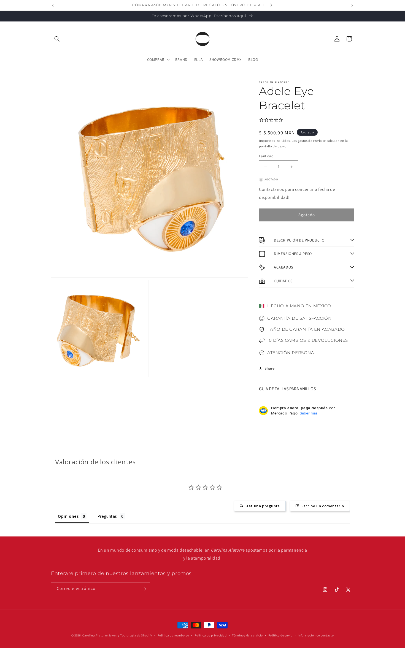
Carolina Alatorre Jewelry (101, 635)
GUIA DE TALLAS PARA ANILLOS (287, 389)
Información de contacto (316, 635)
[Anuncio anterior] (53, 5)
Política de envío (280, 635)
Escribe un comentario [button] (322, 506)
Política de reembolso (173, 635)
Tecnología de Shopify (136, 635)
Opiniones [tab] (68, 516)
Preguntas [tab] (107, 516)
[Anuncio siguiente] (352, 5)
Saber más (309, 413)
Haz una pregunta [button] (262, 506)
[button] (57, 39)
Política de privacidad (210, 635)
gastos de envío (310, 141)
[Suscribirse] (144, 588)
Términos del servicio (247, 635)
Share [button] (269, 368)
